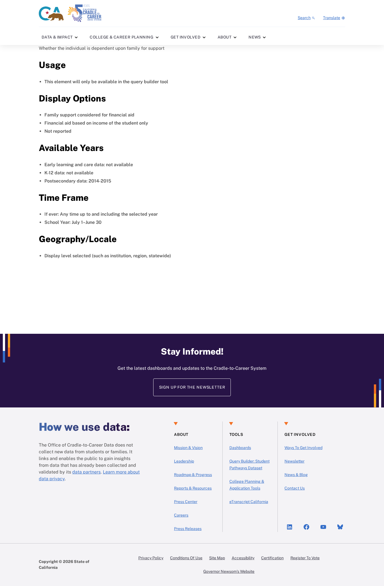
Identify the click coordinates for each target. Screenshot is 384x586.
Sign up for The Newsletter (192, 387)
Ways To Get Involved (303, 447)
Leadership (184, 461)
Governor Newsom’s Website (228, 571)
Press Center (185, 501)
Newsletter (294, 461)
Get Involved (185, 37)
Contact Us (294, 488)
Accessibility (243, 558)
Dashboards (240, 447)
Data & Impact (57, 37)
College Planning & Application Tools (246, 484)
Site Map (217, 558)
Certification (272, 558)
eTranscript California (248, 501)
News (255, 37)
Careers (181, 515)
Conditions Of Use (186, 558)
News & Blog (296, 474)
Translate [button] (331, 17)
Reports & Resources (193, 488)
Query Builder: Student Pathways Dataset (249, 464)
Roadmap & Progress (193, 474)
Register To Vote (305, 558)
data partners (86, 472)
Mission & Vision (188, 447)
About (224, 37)
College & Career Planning (121, 37)
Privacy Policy (150, 558)
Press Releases (188, 528)
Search (304, 17)
